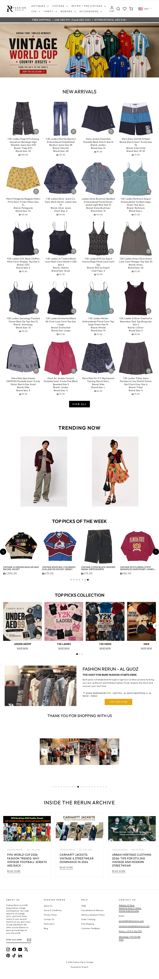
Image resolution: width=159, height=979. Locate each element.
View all (79, 404)
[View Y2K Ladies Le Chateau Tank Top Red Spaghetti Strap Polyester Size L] (115, 461)
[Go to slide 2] (74, 579)
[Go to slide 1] (71, 579)
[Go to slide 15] (92, 787)
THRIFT (49, 11)
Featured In (49, 924)
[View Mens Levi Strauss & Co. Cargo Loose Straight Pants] (45, 475)
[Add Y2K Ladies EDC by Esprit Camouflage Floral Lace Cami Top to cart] (111, 251)
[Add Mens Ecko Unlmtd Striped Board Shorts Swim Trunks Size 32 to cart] (148, 131)
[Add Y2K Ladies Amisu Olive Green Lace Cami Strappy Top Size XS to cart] (148, 251)
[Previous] (3, 626)
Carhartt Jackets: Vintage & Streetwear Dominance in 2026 (76, 858)
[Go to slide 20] (106, 787)
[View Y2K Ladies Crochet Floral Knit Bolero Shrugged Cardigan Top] (111, 457)
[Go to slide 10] (78, 787)
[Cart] (131, 9)
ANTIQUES (38, 6)
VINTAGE (58, 6)
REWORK (67, 11)
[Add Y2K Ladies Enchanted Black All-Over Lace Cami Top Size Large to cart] (73, 311)
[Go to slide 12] (83, 787)
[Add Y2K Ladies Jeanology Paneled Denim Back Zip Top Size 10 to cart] (36, 311)
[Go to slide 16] (95, 787)
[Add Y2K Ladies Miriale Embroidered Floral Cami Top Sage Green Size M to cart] (111, 311)
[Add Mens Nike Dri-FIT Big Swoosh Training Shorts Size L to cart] (111, 371)
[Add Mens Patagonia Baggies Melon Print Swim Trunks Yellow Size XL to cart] (36, 191)
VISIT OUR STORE (118, 701)
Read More (14, 871)
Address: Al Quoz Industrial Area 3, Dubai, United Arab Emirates (130, 908)
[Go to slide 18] (100, 787)
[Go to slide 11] (81, 787)
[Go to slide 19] (103, 787)
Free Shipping (87, 924)
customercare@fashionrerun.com (134, 926)
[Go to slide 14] (89, 787)
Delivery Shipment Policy (93, 915)
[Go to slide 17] (97, 787)
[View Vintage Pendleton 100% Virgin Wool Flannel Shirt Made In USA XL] (40, 457)
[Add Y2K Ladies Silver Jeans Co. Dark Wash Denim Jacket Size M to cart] (73, 191)
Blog (46, 928)
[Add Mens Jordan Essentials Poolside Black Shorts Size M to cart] (111, 131)
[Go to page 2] (79, 654)
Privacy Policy (50, 915)
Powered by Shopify (80, 967)
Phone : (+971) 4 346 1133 (130, 931)
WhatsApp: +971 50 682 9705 (130, 938)
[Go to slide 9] (75, 787)
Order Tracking (88, 919)
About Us (48, 905)
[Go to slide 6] (85, 579)
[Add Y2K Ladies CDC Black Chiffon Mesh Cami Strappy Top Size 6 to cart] (36, 251)
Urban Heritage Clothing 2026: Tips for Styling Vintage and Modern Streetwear (131, 860)
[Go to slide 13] (86, 787)
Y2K (34, 11)
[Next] (156, 626)
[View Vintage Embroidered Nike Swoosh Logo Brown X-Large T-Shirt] (44, 456)
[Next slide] (156, 552)
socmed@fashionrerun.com (131, 921)
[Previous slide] (3, 552)
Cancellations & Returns (92, 910)
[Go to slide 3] (76, 579)
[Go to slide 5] (82, 579)
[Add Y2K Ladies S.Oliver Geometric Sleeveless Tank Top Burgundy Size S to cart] (148, 311)
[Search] (118, 9)
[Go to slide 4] (79, 579)
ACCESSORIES (90, 11)
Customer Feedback (90, 928)
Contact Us (49, 919)
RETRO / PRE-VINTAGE (87, 6)
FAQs (83, 905)
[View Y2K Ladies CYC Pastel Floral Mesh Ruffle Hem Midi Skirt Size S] (115, 471)
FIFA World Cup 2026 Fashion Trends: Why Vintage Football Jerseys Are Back (27, 860)
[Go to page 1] (77, 654)
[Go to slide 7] (88, 579)
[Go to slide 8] (72, 787)
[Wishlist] (124, 9)
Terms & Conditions (53, 910)
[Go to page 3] (82, 654)
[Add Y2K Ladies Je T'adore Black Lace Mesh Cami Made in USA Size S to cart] (73, 251)
